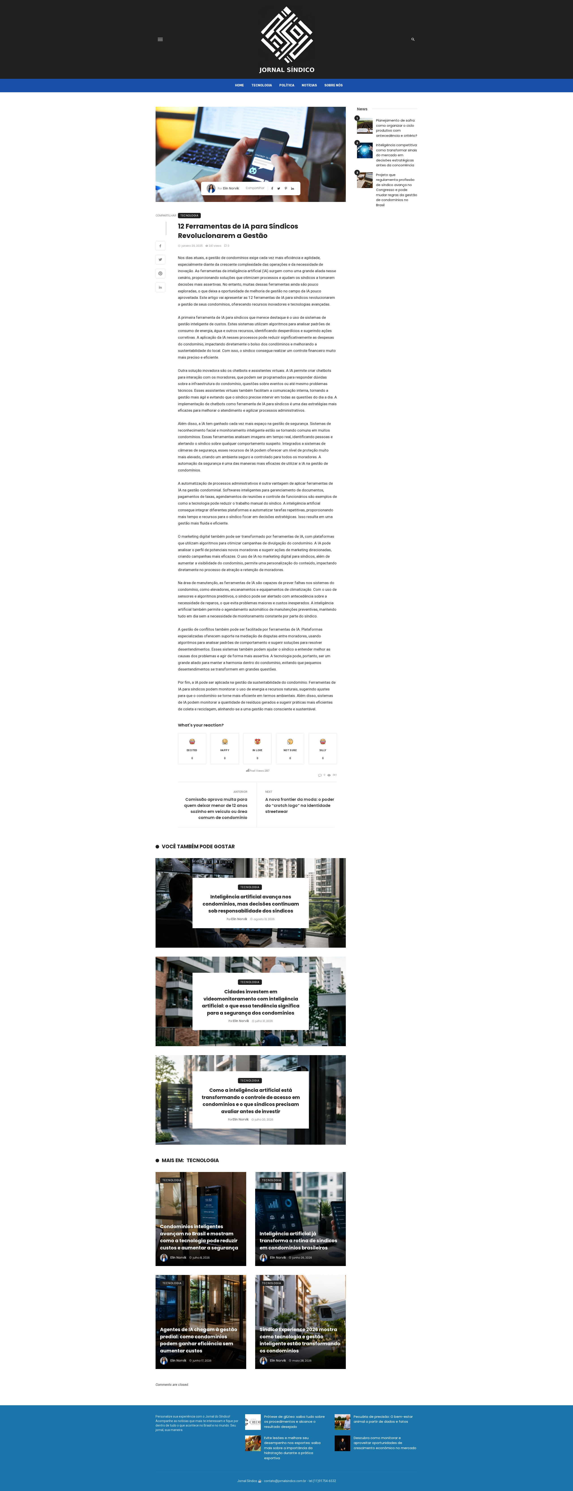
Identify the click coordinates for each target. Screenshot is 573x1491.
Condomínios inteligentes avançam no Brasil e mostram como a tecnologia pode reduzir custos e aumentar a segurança (199, 1237)
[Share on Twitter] (160, 260)
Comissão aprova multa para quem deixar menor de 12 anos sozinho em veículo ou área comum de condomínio (215, 808)
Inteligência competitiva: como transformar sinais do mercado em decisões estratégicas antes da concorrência (396, 155)
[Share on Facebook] (160, 246)
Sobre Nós (333, 85)
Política (286, 85)
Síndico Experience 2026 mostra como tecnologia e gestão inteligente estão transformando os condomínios (300, 1340)
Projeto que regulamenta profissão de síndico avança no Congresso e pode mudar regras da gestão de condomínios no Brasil (396, 189)
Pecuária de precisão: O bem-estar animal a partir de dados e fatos (383, 1419)
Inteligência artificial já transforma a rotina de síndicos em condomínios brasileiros (298, 1240)
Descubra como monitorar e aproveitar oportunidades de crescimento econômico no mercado (385, 1442)
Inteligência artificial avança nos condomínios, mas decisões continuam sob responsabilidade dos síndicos (251, 903)
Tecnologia (261, 85)
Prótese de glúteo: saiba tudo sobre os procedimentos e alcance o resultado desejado (294, 1421)
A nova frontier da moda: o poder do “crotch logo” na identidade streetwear (299, 805)
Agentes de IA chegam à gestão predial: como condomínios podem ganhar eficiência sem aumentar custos (198, 1340)
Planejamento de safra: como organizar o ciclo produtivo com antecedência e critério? (396, 128)
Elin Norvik (231, 188)
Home (239, 85)
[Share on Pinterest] (160, 274)
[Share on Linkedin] (160, 288)
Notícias (309, 85)
